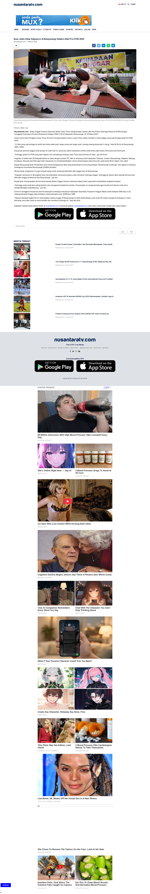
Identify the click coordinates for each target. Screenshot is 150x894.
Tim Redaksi (98, 347)
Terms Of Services (64, 347)
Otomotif (47, 29)
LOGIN (133, 4)
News (16, 29)
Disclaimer (74, 347)
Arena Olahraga (20, 226)
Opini (94, 29)
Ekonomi (25, 29)
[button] (94, 45)
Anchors (105, 347)
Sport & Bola (36, 29)
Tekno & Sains (58, 29)
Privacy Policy (53, 347)
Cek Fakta (79, 29)
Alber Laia (24, 128)
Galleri (87, 29)
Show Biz (69, 29)
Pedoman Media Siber (86, 347)
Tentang (44, 347)
